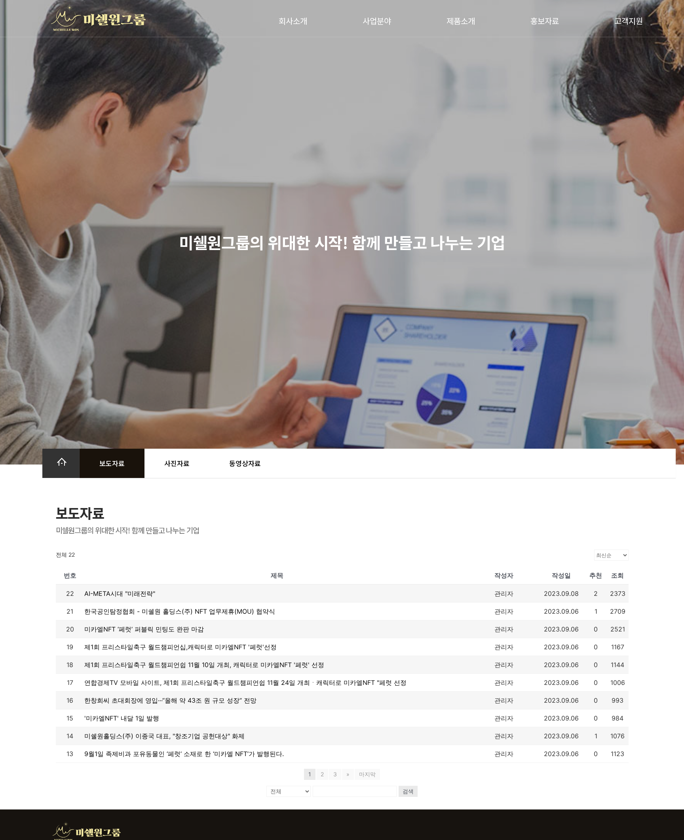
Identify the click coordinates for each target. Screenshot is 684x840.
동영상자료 (245, 463)
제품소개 (460, 21)
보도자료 (112, 463)
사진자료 (177, 463)
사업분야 (377, 21)
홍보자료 (544, 21)
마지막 (367, 774)
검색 (408, 791)
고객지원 (628, 21)
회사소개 (293, 21)
